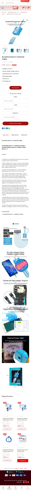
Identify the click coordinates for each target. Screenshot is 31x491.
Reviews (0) (24, 135)
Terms (25, 468)
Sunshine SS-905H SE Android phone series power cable (8, 420)
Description (6, 135)
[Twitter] (5, 129)
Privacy (21, 468)
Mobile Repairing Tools (13, 12)
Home (4, 12)
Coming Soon (15, 87)
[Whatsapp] (9, 129)
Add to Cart (8, 429)
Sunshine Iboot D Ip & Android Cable (22, 450)
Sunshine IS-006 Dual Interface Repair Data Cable (8, 451)
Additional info (15, 135)
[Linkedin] (7, 129)
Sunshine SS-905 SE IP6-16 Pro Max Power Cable (22, 420)
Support (17, 468)
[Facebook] (3, 129)
